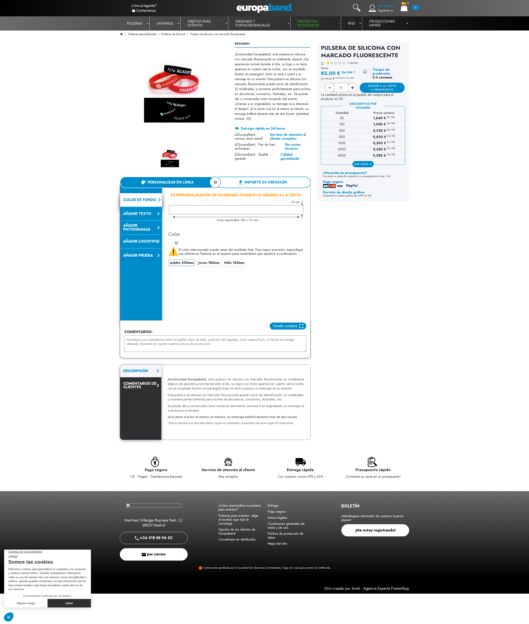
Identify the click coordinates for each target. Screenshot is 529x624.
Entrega (273, 505)
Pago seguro (277, 511)
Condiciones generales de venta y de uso (286, 525)
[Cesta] (404, 7)
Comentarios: (138, 332)
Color (174, 234)
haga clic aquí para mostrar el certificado (306, 568)
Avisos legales (277, 517)
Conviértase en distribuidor (237, 539)
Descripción (135, 371)
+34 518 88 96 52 (156, 538)
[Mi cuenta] (372, 8)
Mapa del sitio (277, 543)
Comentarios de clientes (139, 385)
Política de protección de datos (285, 535)
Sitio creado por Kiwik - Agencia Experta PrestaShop (366, 588)
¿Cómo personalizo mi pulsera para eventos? (239, 507)
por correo (156, 554)
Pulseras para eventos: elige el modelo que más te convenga (238, 519)
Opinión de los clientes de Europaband (236, 531)
